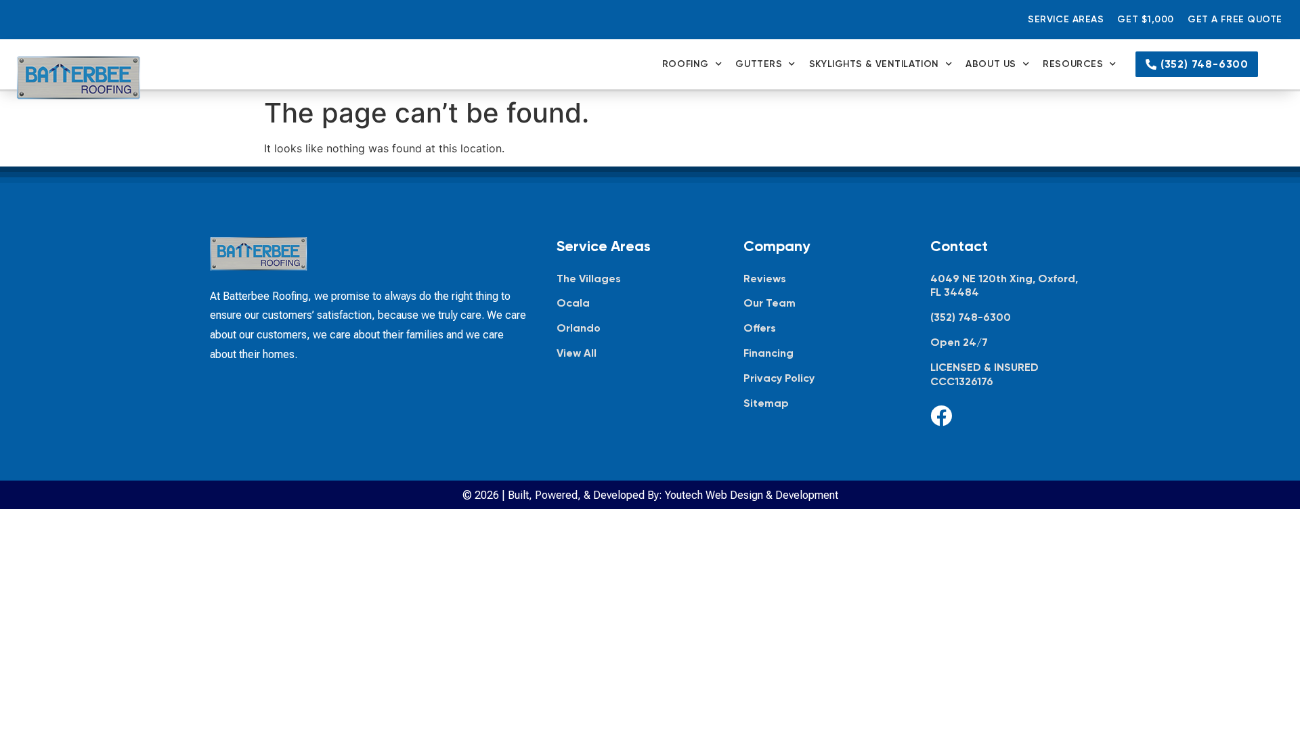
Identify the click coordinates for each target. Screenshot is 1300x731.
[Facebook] (941, 415)
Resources (1073, 64)
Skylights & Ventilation (874, 64)
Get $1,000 (1145, 19)
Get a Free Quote (1235, 19)
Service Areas (1066, 19)
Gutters (758, 64)
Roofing (685, 64)
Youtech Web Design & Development (751, 495)
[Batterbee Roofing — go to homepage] (78, 77)
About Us (991, 64)
